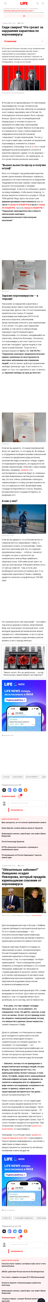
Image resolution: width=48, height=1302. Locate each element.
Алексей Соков (8, 735)
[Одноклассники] (25, 790)
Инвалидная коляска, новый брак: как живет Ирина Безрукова (24, 834)
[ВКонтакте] (20, 790)
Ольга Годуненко (9, 1243)
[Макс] (9, 790)
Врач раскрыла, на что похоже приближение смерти (24, 822)
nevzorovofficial (36, 915)
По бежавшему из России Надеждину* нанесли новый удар (22, 856)
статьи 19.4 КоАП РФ (19, 204)
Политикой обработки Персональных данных (18, 10)
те (32, 146)
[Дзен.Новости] (4, 790)
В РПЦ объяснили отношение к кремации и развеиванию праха (20, 848)
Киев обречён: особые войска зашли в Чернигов (22, 828)
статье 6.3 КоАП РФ (33, 207)
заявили (24, 470)
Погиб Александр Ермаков (13, 841)
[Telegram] (15, 790)
